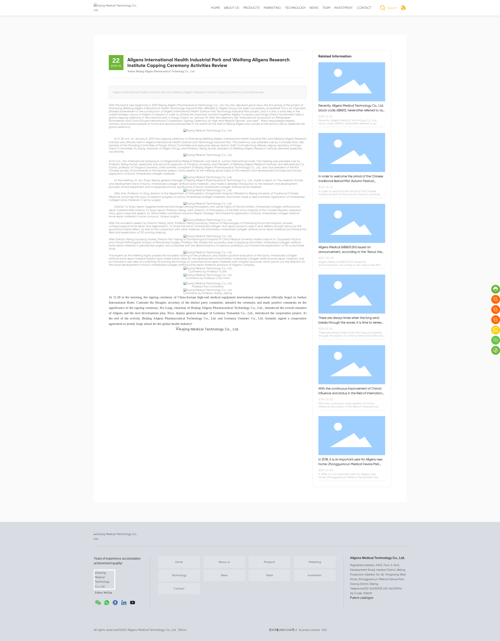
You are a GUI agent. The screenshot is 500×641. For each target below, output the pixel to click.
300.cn (182, 630)
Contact (179, 588)
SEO (324, 629)
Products (269, 561)
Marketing (315, 561)
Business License (309, 629)
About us (224, 561)
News (224, 575)
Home (179, 561)
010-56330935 (373, 588)
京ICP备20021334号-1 (283, 629)
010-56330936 (392, 588)
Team (269, 575)
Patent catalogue (361, 597)
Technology (179, 575)
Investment (314, 575)
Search (392, 8)
